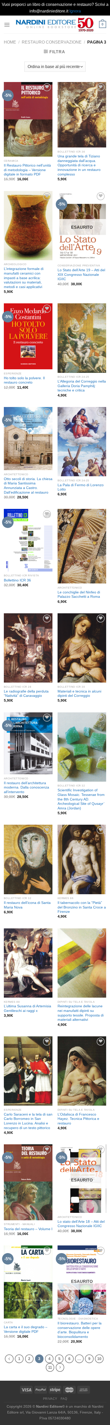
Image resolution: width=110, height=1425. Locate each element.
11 (50, 1367)
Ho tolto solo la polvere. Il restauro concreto (24, 380)
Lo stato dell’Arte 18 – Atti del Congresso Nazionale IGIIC (81, 1224)
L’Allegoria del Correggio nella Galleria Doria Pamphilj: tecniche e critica (82, 385)
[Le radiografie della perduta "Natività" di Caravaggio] (28, 648)
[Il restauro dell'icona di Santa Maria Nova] (28, 859)
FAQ (64, 1399)
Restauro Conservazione (52, 42)
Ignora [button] (75, 11)
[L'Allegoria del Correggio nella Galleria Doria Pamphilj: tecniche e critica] (82, 338)
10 (99, 1358)
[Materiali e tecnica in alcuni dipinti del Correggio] (82, 648)
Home (10, 42)
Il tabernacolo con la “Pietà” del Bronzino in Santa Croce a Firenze (82, 907)
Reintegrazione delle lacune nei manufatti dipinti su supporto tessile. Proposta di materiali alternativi (81, 1013)
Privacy (50, 1399)
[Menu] (7, 24)
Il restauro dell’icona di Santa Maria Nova (27, 905)
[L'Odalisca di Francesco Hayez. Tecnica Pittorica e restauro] (82, 1071)
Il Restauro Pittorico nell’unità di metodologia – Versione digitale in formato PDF (27, 170)
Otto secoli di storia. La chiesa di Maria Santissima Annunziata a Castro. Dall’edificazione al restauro (28, 485)
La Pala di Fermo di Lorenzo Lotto (81, 487)
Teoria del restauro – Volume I (28, 1229)
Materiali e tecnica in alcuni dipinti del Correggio (79, 693)
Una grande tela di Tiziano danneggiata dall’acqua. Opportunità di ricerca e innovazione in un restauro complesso (79, 165)
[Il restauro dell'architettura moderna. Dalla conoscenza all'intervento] (28, 743)
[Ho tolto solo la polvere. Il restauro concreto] (28, 336)
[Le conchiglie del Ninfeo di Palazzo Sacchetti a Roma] (82, 546)
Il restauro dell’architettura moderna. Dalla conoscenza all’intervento (26, 787)
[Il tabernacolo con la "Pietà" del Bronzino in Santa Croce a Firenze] (82, 859)
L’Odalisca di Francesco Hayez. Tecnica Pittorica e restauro (78, 1118)
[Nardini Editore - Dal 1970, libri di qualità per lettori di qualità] (54, 25)
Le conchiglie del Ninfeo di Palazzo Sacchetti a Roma (79, 594)
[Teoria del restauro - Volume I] (28, 1182)
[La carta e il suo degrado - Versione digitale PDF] (28, 1282)
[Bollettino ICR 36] (28, 540)
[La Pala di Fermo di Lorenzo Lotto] (82, 441)
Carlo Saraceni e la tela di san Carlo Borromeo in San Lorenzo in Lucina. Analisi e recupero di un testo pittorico (28, 1121)
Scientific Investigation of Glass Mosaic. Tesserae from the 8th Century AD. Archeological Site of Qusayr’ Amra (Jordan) (81, 799)
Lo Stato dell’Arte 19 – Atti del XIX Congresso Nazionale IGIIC (81, 274)
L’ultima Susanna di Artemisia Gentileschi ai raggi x (27, 1008)
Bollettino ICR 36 (17, 580)
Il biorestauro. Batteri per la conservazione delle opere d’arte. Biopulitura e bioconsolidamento (80, 1330)
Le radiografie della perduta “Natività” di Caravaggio (26, 693)
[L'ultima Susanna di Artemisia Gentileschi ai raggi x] (28, 963)
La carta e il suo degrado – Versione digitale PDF (25, 1329)
